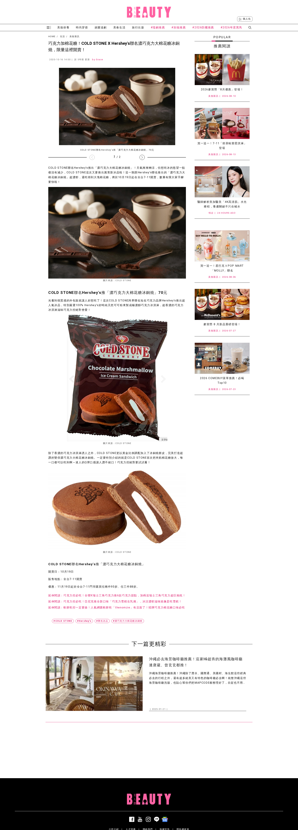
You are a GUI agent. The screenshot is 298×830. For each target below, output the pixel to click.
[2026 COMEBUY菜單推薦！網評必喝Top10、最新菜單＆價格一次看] (222, 358)
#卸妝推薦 (178, 27)
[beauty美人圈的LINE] (157, 819)
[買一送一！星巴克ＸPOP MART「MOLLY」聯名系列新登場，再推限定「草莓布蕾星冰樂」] (222, 246)
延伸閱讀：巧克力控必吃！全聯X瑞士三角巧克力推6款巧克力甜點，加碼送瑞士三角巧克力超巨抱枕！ (117, 595)
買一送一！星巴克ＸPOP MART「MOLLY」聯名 (222, 268)
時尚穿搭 (82, 27)
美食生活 (119, 27)
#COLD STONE (62, 621)
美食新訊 (74, 36)
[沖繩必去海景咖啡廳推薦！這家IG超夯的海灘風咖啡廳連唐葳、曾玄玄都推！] (94, 683)
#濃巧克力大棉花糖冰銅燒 (127, 621)
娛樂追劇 (101, 27)
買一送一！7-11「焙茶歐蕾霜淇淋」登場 (222, 146)
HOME (51, 36)
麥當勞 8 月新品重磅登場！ (222, 324)
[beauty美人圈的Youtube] (141, 819)
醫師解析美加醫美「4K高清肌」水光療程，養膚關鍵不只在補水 (222, 204)
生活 (62, 36)
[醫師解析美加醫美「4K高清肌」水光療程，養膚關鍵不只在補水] (222, 181)
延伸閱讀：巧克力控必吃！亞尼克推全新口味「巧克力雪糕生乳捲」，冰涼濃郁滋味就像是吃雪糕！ (115, 601)
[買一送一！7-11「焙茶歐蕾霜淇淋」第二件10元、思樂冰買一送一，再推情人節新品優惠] (222, 123)
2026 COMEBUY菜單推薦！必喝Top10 (222, 380)
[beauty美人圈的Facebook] (132, 819)
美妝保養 (63, 27)
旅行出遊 (138, 27)
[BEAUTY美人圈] (149, 12)
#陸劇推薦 (158, 27)
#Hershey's (84, 621)
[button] (142, 157)
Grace (99, 59)
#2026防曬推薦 (203, 27)
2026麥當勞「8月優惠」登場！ (222, 89)
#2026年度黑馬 (231, 27)
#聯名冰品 (102, 621)
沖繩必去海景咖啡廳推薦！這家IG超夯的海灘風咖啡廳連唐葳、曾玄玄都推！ (196, 662)
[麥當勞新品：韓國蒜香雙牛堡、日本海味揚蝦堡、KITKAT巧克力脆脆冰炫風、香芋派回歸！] (222, 304)
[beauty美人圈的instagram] (149, 819)
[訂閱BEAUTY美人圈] (165, 819)
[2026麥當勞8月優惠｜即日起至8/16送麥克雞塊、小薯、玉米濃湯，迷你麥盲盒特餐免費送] (222, 69)
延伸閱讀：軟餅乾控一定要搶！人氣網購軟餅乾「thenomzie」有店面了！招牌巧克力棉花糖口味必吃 (116, 607)
